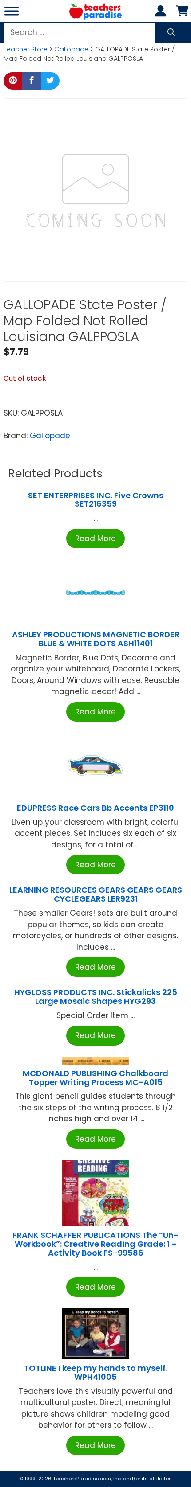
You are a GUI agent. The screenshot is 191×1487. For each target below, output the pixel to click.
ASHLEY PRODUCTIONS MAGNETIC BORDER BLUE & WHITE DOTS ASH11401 (95, 639)
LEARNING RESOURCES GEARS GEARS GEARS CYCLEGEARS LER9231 (95, 894)
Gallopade (71, 49)
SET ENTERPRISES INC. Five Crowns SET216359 (95, 500)
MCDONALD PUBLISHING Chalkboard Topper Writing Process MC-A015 (95, 1078)
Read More (95, 538)
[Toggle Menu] (11, 11)
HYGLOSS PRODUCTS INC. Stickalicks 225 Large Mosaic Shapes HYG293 (95, 997)
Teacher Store (26, 49)
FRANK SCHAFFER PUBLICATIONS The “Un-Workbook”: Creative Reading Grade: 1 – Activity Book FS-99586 (95, 1243)
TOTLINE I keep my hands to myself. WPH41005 (95, 1372)
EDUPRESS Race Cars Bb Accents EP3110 (95, 807)
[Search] (171, 32)
